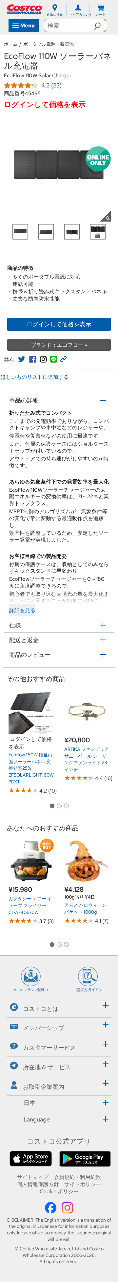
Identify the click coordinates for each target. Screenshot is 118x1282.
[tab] (59, 1007)
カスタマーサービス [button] (49, 1047)
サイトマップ (33, 1177)
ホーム (11, 44)
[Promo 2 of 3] (59, 806)
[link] (22, 359)
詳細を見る (22, 610)
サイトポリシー (82, 1184)
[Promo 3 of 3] (66, 806)
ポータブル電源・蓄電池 (48, 44)
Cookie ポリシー (59, 1191)
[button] (100, 25)
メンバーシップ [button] (43, 1028)
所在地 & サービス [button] (47, 1067)
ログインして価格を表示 (59, 324)
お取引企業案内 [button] (43, 1086)
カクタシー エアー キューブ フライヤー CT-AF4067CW (30, 905)
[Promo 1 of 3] (51, 806)
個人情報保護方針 (38, 1184)
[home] (25, 9)
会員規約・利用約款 (77, 1177)
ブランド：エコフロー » (59, 345)
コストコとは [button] (40, 1008)
